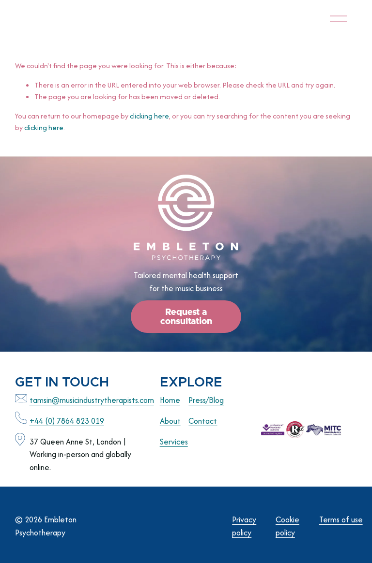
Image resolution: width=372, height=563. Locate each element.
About (170, 421)
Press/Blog (206, 400)
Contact (202, 421)
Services (174, 441)
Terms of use (341, 519)
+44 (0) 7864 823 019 (67, 421)
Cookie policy (287, 526)
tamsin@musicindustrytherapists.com (92, 400)
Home (170, 400)
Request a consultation (186, 317)
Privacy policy (244, 526)
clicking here (149, 116)
